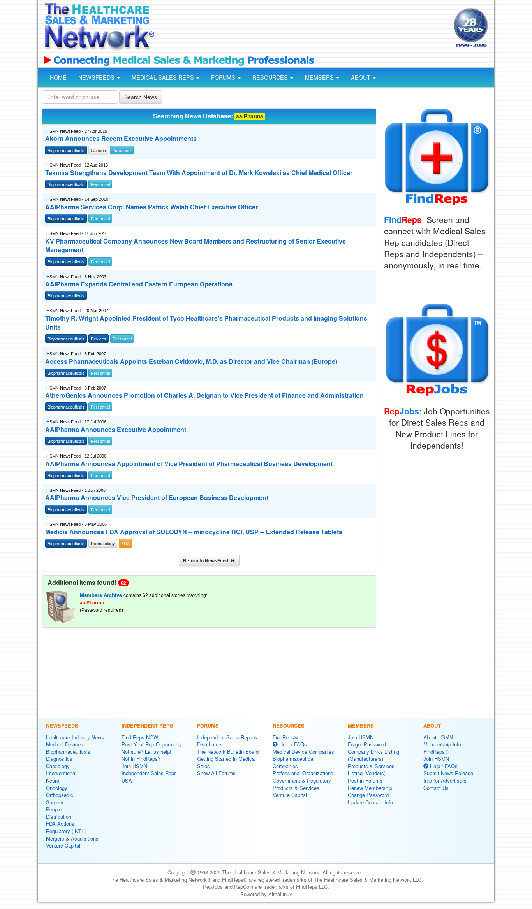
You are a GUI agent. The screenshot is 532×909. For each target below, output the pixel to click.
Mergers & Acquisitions (72, 838)
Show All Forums (216, 773)
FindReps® (285, 737)
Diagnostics (59, 758)
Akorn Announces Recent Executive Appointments (121, 138)
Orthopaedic (59, 794)
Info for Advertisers (445, 780)
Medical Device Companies (303, 751)
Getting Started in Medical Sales (226, 762)
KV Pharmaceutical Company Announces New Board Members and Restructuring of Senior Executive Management (195, 245)
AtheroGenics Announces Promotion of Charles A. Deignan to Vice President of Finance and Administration (204, 395)
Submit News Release (448, 773)
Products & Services (296, 787)
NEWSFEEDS (97, 77)
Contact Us (436, 787)
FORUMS (224, 77)
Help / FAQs (292, 744)
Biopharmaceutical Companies (293, 762)
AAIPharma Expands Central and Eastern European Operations (139, 284)
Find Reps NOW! (141, 737)
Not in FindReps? (141, 758)
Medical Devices (64, 744)
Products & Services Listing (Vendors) (371, 769)
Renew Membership (370, 787)
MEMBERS (320, 77)
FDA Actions (60, 823)
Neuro (52, 780)
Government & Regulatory (302, 780)
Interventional (61, 773)
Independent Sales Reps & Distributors (227, 741)
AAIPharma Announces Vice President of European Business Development (156, 497)
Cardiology (58, 766)
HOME (58, 77)
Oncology (56, 787)
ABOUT (361, 77)
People (54, 809)
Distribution (58, 816)
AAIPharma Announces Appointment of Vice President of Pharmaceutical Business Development (189, 464)
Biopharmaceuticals (68, 751)
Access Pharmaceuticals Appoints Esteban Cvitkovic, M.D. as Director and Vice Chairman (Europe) (191, 361)
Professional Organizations (303, 773)
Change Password (368, 794)
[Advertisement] (303, 28)
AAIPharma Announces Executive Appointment (115, 429)
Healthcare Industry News (75, 737)
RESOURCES (270, 77)
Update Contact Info (370, 802)
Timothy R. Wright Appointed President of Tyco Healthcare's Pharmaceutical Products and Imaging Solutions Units (206, 323)
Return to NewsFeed (207, 560)
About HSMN (438, 737)
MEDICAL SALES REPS (164, 77)
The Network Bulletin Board (228, 751)
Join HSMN (134, 766)
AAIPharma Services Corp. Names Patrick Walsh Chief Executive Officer (151, 207)
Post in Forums (365, 780)
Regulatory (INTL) (66, 831)
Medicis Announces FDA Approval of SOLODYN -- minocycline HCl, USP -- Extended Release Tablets (193, 532)
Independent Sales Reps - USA (151, 776)
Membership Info (442, 744)
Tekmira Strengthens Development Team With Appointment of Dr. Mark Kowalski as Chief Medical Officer (198, 172)
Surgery (54, 802)
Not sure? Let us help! (146, 751)
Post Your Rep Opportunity (152, 744)
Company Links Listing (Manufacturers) (373, 755)
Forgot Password (367, 744)
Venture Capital (63, 845)
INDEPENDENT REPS (147, 725)
